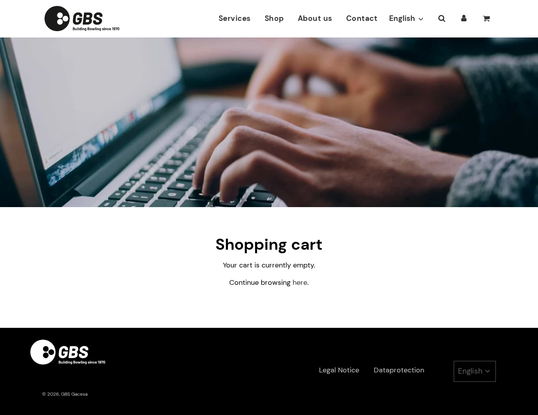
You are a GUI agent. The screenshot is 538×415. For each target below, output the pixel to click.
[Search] (441, 18)
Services (235, 18)
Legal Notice (339, 370)
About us (315, 18)
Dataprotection (399, 370)
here (300, 282)
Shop (274, 18)
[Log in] (464, 18)
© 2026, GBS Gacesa (64, 394)
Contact (362, 18)
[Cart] (487, 18)
